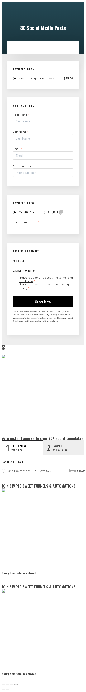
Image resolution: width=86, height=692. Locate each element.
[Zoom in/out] (3, 684)
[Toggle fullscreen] (7, 684)
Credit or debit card (26, 222)
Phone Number (22, 166)
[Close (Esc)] (16, 684)
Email (17, 148)
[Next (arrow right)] (7, 689)
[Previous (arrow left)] (3, 689)
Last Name (20, 131)
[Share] (11, 684)
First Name (21, 114)
